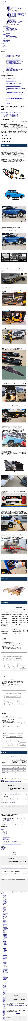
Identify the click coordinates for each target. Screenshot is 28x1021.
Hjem (4, 3)
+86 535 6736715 (10, 820)
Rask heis (8, 6)
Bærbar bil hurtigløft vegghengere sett (16, 15)
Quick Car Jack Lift (11, 842)
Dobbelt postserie (11, 20)
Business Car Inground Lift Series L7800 (16, 21)
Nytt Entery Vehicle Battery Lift (12, 24)
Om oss (4, 31)
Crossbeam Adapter (12, 16)
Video (4, 34)
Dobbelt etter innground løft (11, 29)
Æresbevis (8, 33)
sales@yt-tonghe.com (10, 821)
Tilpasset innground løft (10, 30)
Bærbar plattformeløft (19, 842)
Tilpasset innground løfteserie (14, 22)
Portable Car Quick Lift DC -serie (15, 8)
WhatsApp (3, 848)
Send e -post (3, 847)
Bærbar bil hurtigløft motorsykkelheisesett (17, 13)
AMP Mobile (6, 839)
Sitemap (4, 838)
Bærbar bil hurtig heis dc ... (13, 86)
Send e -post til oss (4, 135)
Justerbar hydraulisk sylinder (9, 844)
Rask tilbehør (8, 9)
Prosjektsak (5, 26)
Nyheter (4, 38)
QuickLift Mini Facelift (8, 841)
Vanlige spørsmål (6, 40)
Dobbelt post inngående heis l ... (14, 92)
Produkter (5, 5)
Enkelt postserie (11, 19)
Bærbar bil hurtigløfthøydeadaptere (15, 12)
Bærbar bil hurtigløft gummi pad (15, 14)
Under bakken (18, 844)
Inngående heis (9, 17)
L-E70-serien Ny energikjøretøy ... (15, 98)
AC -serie (5, 49)
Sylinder (7, 23)
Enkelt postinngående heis (11, 28)
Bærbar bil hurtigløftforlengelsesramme (16, 10)
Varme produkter (6, 837)
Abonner (2, 829)
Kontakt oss (5, 41)
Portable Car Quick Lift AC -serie (15, 7)
